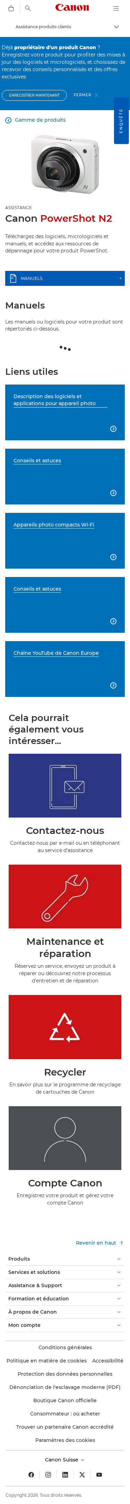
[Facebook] (31, 1475)
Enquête (121, 120)
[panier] (11, 8)
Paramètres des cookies (65, 1440)
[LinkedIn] (65, 1475)
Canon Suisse (62, 1460)
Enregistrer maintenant (34, 95)
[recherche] (28, 8)
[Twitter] (82, 1475)
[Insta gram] (48, 1475)
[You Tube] (99, 1475)
